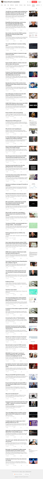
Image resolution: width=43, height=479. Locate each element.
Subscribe (34, 1)
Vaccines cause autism (11, 289)
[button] (1, 5)
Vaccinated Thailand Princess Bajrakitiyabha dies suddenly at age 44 (16, 262)
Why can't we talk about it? (12, 393)
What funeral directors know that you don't (16, 193)
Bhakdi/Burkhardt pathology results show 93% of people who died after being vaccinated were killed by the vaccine (16, 24)
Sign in (39, 1)
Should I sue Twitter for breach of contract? (16, 336)
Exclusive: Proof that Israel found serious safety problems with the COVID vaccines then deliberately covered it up (15, 74)
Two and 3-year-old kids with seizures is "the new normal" (16, 440)
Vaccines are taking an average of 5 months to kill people (17, 185)
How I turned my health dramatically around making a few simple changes (16, 147)
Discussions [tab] (14, 8)
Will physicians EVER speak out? (13, 120)
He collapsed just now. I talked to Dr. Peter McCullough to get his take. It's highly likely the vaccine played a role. (17, 66)
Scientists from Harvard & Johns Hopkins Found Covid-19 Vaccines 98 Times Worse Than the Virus (16, 327)
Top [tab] (10, 8)
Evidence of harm (10, 281)
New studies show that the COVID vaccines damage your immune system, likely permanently (16, 34)
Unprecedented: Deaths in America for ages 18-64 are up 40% (16, 54)
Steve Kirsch (12, 28)
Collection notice (28, 471)
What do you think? (9, 415)
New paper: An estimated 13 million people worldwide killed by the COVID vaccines (16, 450)
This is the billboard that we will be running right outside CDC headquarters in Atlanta (16, 413)
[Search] (28, 2)
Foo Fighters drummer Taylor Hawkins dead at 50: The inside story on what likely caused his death (17, 365)
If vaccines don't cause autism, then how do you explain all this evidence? (16, 175)
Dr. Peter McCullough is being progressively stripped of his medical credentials (16, 137)
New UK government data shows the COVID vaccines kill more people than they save (16, 156)
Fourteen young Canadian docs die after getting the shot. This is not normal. (15, 166)
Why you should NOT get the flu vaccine (15, 374)
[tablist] (11, 9)
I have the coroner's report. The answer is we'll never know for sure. (16, 236)
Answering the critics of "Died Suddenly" (15, 318)
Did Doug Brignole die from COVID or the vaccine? (15, 233)
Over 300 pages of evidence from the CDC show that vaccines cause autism (16, 94)
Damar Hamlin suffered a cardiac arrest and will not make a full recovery (16, 63)
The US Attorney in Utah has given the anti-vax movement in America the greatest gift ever (16, 272)
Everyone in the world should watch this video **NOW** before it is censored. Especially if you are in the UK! (17, 403)
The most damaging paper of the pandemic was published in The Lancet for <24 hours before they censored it (16, 299)
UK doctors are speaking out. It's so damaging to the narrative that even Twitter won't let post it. (15, 406)
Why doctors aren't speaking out (13, 128)
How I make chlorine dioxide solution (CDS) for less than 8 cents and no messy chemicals (16, 243)
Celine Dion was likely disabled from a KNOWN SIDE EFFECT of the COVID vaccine (17, 431)
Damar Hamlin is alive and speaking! (14, 112)
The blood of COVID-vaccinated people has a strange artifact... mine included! (16, 224)
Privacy (21, 471)
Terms (24, 471)
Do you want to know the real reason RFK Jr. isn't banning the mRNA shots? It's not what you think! (16, 384)
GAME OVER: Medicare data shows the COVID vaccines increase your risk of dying (17, 104)
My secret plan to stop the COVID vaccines (16, 345)
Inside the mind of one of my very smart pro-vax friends (16, 459)
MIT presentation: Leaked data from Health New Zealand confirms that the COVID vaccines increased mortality (16, 203)
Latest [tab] (7, 8)
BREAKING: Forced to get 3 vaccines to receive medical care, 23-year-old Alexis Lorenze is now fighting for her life (15, 354)
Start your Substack (18, 474)
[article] (21, 15)
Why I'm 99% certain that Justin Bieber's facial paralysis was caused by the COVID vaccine (15, 214)
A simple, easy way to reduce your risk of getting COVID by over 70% (15, 421)
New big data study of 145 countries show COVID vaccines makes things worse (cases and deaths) (16, 84)
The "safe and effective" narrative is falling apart (16, 44)
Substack (16, 476)
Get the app (27, 474)
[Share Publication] (30, 2)
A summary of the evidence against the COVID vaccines (17, 309)
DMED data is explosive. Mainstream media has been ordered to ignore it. (16, 252)
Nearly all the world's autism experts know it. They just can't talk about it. (16, 292)
